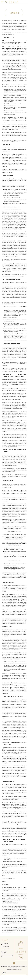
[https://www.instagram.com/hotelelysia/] (5, 953)
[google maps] (4, 972)
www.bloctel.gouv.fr (18, 831)
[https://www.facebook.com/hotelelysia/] (2, 953)
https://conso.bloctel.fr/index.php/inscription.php (12, 836)
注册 (21, 957)
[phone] (6, 2)
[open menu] (2, 2)
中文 (2, 955)
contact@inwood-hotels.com (7, 34)
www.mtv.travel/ (5, 890)
